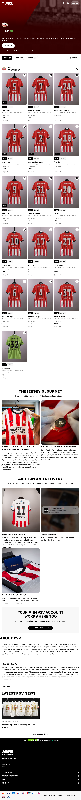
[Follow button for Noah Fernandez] (50, 178)
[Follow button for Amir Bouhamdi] (77, 281)
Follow (9, 45)
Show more (6, 686)
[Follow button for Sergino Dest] (24, 126)
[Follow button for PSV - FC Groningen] (77, 69)
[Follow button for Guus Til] (77, 178)
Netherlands (17, 51)
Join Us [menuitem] (75, 3)
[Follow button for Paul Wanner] (24, 229)
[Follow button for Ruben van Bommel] (50, 75)
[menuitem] (3, 3)
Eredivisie (26, 51)
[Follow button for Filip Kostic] (77, 126)
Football (9, 51)
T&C (45, 795)
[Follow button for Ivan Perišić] (24, 75)
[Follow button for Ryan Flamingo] (24, 281)
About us (4, 762)
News (3, 766)
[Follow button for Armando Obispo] (50, 281)
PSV (32, 51)
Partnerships (6, 764)
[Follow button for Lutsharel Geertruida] (50, 126)
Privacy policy (52, 795)
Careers (4, 769)
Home (3, 51)
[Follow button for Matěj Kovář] (24, 332)
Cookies (59, 795)
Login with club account (40, 628)
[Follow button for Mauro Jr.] (50, 229)
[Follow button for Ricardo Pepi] (24, 178)
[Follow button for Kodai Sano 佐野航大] (77, 75)
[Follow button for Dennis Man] (77, 229)
